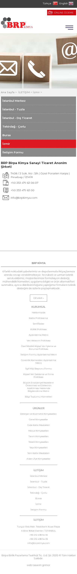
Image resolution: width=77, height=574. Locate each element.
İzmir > (37, 92)
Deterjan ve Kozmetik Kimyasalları (38, 413)
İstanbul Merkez (14, 100)
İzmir (6, 144)
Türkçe (47, 3)
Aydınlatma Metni (38, 334)
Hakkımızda (38, 312)
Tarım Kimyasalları (38, 436)
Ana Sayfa (8, 92)
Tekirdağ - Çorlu (14, 126)
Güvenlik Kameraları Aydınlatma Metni (38, 361)
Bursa (6, 135)
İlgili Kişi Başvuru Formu (38, 368)
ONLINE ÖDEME (63, 12)
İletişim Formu (12, 152)
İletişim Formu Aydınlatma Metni (39, 354)
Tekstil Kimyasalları (38, 441)
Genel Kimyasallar (38, 419)
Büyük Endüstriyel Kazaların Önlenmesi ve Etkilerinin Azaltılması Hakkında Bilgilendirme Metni (38, 386)
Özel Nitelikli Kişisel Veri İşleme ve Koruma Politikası (38, 347)
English (63, 3)
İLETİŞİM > (25, 92)
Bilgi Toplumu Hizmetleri (38, 396)
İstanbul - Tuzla (13, 109)
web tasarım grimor (38, 565)
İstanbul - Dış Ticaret (17, 118)
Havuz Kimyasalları (38, 430)
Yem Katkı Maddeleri (38, 453)
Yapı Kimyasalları (39, 447)
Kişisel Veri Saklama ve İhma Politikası (38, 375)
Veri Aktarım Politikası (38, 340)
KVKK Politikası (38, 329)
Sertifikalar (38, 323)
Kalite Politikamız (38, 318)
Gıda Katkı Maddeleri (38, 425)
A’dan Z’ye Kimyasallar (38, 458)
